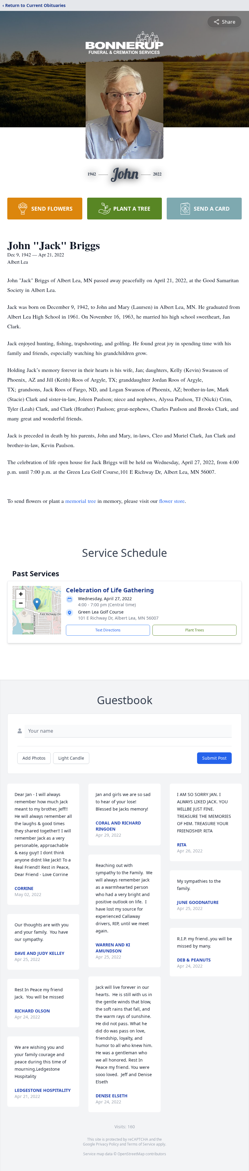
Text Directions (108, 630)
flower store (172, 500)
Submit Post (214, 758)
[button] (37, 604)
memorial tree (80, 500)
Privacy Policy (107, 1144)
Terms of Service (141, 1144)
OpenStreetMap (131, 1153)
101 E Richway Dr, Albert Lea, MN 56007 (118, 618)
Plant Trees (194, 630)
